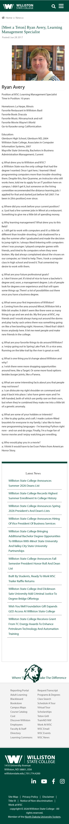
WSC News (43, 737)
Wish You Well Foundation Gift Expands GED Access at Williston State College (33, 608)
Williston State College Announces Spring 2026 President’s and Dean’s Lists (34, 508)
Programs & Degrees (49, 694)
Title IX (12, 800)
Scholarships (45, 711)
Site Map (13, 796)
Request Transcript (48, 690)
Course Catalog (18, 711)
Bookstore (16, 703)
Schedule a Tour (46, 703)
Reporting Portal (19, 690)
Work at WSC (45, 724)
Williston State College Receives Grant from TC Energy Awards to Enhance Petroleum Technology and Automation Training (34, 626)
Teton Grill (43, 716)
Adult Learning (18, 694)
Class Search (44, 698)
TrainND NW (44, 720)
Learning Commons (21, 737)
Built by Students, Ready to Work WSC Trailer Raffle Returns (32, 578)
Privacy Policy (30, 796)
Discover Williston (20, 720)
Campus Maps (18, 707)
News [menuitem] (19, 17)
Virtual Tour (44, 707)
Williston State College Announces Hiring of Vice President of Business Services (34, 520)
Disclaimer (48, 796)
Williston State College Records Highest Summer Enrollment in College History (33, 495)
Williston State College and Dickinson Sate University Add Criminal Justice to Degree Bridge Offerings (33, 593)
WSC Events (44, 733)
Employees (16, 724)
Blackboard (16, 698)
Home (8, 17)
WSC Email (43, 728)
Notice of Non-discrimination (36, 800)
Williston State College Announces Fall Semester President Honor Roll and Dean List (34, 563)
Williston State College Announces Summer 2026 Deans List (30, 482)
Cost (12, 716)
